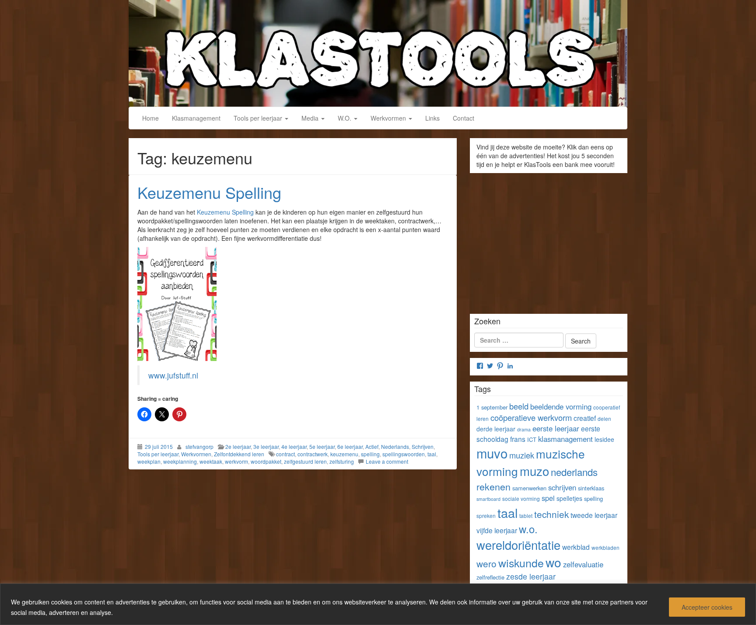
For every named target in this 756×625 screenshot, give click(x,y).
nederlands (574, 472)
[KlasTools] (378, 52)
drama (524, 429)
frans (517, 439)
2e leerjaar (238, 446)
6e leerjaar (350, 446)
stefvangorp (200, 446)
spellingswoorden (403, 454)
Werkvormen (389, 118)
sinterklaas (591, 488)
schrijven (562, 487)
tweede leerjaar (593, 515)
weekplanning (180, 461)
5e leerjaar (322, 446)
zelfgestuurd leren (305, 461)
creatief (585, 418)
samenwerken (529, 488)
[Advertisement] (548, 240)
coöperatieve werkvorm (531, 417)
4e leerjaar (294, 446)
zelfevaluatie (583, 564)
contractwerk (313, 454)
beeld (518, 406)
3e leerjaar (266, 446)
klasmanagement (565, 439)
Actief (371, 446)
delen (604, 418)
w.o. (528, 528)
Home (150, 118)
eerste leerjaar (555, 428)
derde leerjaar (495, 428)
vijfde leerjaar (496, 530)
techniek (551, 514)
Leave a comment (387, 461)
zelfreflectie (490, 577)
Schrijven (423, 446)
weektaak (211, 461)
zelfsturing (341, 461)
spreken (486, 515)
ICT (531, 439)
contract (285, 454)
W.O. (345, 118)
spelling (370, 454)
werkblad (576, 547)
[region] (378, 604)
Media (310, 118)
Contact (463, 118)
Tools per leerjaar (259, 118)
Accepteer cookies (707, 607)
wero (486, 563)
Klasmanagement (196, 118)
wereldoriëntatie (518, 544)
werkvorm (236, 461)
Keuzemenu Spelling (209, 192)
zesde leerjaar (531, 576)
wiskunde (521, 562)
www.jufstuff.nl (173, 375)
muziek (521, 455)
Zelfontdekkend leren (239, 454)
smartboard (488, 499)
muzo (534, 470)
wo (553, 562)
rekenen (493, 486)
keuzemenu (344, 454)
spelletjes (569, 498)
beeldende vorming (561, 406)
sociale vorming (521, 498)
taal (431, 454)
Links (432, 118)
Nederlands (395, 446)
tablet (525, 515)
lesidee (604, 439)
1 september (492, 407)
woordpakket (266, 461)
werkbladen (606, 547)
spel (548, 498)
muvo (492, 453)
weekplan (149, 461)
